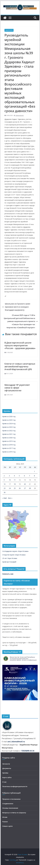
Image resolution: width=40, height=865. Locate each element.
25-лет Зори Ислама (9, 558)
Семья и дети (7, 826)
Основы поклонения (10, 808)
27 (25, 488)
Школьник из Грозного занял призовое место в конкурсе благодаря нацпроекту (17, 307)
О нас (4, 782)
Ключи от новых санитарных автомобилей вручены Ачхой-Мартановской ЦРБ (19, 366)
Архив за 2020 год (8, 438)
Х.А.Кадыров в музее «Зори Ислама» (15, 551)
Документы (6, 768)
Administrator (19, 115)
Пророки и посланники (11, 799)
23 (4, 488)
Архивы (5, 773)
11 (15, 480)
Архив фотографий (9, 562)
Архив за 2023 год (8, 427)
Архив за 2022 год (8, 431)
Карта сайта (6, 777)
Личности (6, 764)
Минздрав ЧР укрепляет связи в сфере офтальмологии (17, 387)
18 (15, 484)
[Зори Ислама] (4, 17)
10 (10, 480)
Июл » (10, 498)
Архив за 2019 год (8, 441)
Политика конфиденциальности (14, 786)
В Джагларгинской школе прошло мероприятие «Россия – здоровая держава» (20, 345)
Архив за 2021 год (8, 434)
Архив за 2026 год (8, 416)
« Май (4, 498)
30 (4, 492)
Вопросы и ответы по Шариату (14, 813)
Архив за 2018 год (8, 445)
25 (15, 488)
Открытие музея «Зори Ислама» (14, 555)
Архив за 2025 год (8, 420)
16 (4, 484)
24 (10, 488)
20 (25, 484)
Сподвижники (7, 804)
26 (20, 488)
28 (30, 488)
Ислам (4, 817)
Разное (5, 822)
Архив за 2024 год (8, 423)
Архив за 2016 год (8, 452)
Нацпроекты (9, 30)
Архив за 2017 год (8, 448)
